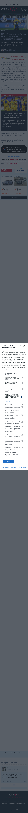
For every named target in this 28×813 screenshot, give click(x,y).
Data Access (14, 467)
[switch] (22, 377)
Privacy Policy (22, 467)
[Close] (24, 346)
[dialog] (14, 406)
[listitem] (14, 374)
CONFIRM (8, 461)
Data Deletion (5, 467)
